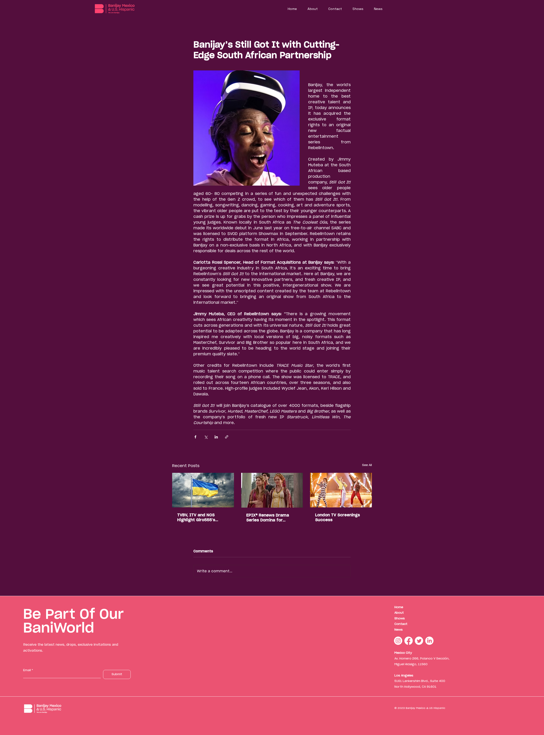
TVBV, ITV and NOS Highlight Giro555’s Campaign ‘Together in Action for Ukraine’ (200, 517)
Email (27, 670)
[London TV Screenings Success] (341, 490)
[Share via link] (227, 437)
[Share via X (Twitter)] (206, 437)
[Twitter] (419, 641)
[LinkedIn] (429, 641)
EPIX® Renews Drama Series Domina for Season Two (267, 517)
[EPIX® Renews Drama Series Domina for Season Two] (272, 490)
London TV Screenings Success (337, 517)
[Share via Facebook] (195, 437)
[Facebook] (408, 641)
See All (367, 465)
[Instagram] (398, 641)
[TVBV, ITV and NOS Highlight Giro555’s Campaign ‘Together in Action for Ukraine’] (203, 490)
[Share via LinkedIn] (216, 437)
